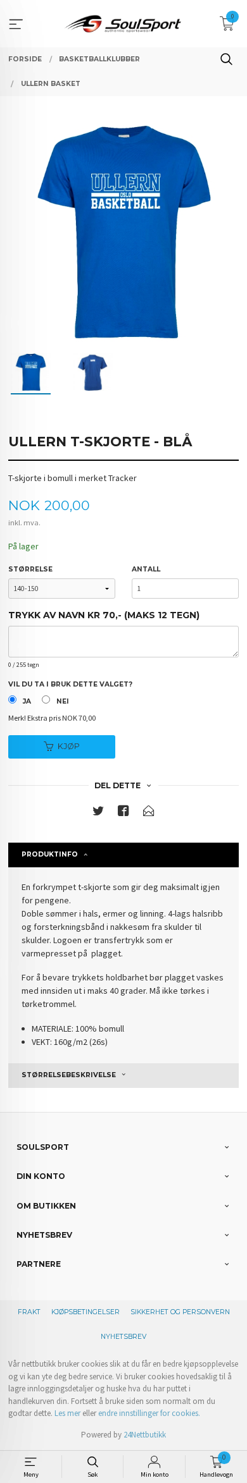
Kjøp (69, 746)
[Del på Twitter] (98, 813)
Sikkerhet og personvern (180, 1312)
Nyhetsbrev (123, 1337)
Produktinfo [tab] (50, 854)
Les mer (67, 1413)
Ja (27, 701)
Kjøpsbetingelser (85, 1312)
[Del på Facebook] (123, 813)
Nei (62, 701)
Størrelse (30, 569)
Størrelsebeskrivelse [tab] (69, 1075)
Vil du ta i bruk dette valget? (70, 684)
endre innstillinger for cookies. (149, 1413)
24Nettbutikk (145, 1434)
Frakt (29, 1312)
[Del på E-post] (149, 813)
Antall (146, 569)
